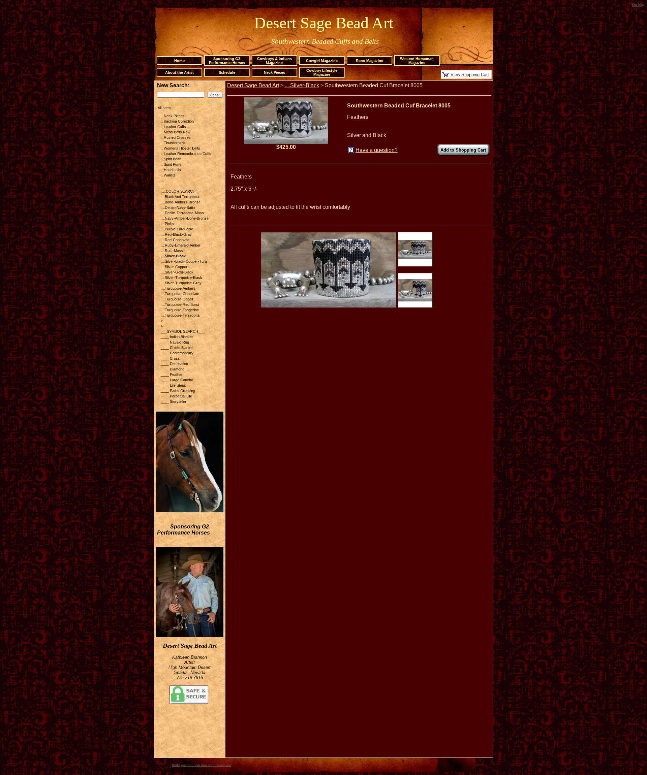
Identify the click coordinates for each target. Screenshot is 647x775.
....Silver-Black (302, 85)
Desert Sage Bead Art (253, 85)
